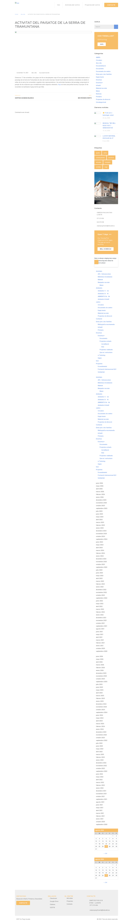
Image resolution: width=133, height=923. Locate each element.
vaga (105, 167)
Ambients (99, 288)
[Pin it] (88, 104)
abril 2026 (99, 489)
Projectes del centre (92, 5)
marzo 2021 (100, 640)
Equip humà (100, 77)
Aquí (59, 84)
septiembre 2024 (101, 539)
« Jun (105, 853)
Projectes (99, 364)
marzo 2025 (100, 522)
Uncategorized (101, 102)
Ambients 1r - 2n (103, 291)
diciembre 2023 (101, 559)
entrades (98, 162)
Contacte (99, 319)
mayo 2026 (99, 486)
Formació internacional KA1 (107, 369)
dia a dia (34, 73)
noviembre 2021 (101, 620)
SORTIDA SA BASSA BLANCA (24, 98)
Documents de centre (103, 71)
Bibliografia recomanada (106, 324)
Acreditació (105, 344)
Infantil (98, 85)
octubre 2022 (100, 595)
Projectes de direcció (103, 99)
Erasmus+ (99, 82)
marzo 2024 (100, 550)
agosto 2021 (100, 629)
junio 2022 (99, 601)
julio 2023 (99, 570)
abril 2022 (99, 606)
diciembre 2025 (101, 500)
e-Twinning (101, 355)
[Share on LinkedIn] (90, 104)
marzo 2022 (100, 609)
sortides (98, 167)
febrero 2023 (100, 584)
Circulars (99, 60)
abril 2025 (99, 519)
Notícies (99, 94)
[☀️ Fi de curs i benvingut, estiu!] (97, 115)
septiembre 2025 (101, 508)
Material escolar (101, 88)
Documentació (101, 66)
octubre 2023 (100, 564)
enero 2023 (100, 587)
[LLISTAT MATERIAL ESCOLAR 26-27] (97, 138)
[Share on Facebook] (84, 104)
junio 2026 (99, 483)
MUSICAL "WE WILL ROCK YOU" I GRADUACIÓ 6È (109, 125)
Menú (98, 91)
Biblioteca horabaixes (105, 277)
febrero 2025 (100, 525)
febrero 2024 (100, 553)
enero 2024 (100, 556)
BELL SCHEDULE (105, 249)
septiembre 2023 (101, 567)
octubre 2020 (100, 648)
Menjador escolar (104, 282)
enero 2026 (100, 497)
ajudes (98, 153)
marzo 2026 (100, 491)
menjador (108, 162)
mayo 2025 (99, 517)
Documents (100, 68)
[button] (111, 5)
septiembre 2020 (101, 651)
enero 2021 (100, 646)
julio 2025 (99, 511)
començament (100, 157)
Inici (58, 5)
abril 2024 (99, 547)
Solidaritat (101, 372)
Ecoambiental (102, 366)
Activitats (99, 271)
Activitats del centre (72, 5)
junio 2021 (99, 632)
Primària (99, 96)
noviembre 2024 (101, 533)
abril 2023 (99, 578)
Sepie (100, 358)
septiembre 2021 (101, 626)
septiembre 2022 (101, 598)
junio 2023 (99, 573)
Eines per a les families (104, 74)
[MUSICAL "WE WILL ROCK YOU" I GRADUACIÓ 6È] (97, 125)
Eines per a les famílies (104, 321)
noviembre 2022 (101, 592)
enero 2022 (100, 615)
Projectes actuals (105, 341)
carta (105, 153)
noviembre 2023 (101, 561)
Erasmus (99, 80)
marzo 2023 (100, 581)
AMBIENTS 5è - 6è (104, 296)
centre (98, 302)
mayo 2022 (99, 603)
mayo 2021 (99, 634)
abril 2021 (99, 637)
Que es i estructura (106, 352)
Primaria (101, 330)
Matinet (100, 279)
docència (111, 157)
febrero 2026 (100, 494)
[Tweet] (86, 104)
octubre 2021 (100, 623)
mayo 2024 (99, 545)
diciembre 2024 (101, 531)
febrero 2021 (100, 643)
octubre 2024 (100, 536)
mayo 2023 (99, 575)
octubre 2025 (100, 505)
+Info (102, 44)
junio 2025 (99, 514)
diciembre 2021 (101, 617)
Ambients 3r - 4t (103, 293)
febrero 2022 (100, 612)
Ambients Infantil (103, 299)
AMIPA (98, 57)
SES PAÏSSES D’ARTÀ (85, 98)
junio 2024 (99, 542)
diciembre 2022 (101, 589)
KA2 (102, 347)
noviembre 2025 (101, 503)
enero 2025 (100, 528)
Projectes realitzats (106, 349)
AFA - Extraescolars (104, 274)
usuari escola (45, 73)
